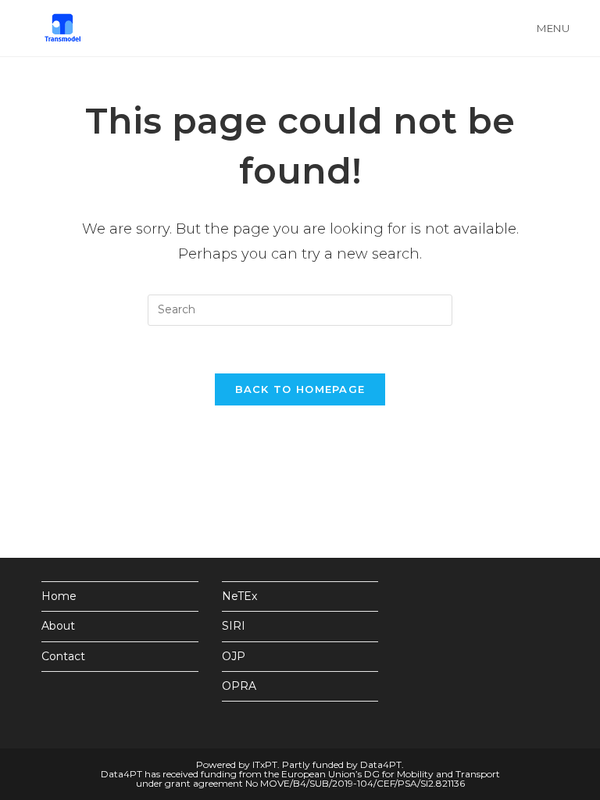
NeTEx (239, 596)
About (58, 626)
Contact (63, 656)
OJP (233, 656)
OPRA (239, 686)
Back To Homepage (300, 389)
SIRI (233, 626)
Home (59, 596)
